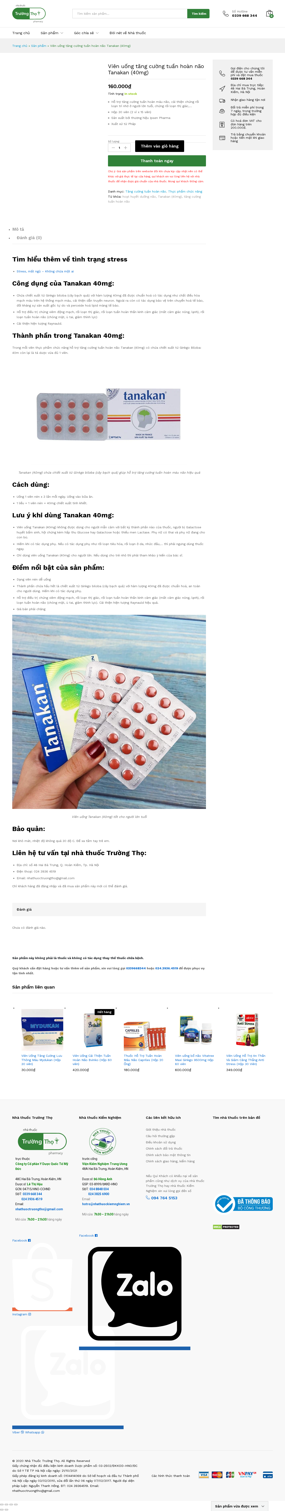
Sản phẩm (38, 46)
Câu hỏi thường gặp (160, 1136)
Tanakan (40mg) (170, 196)
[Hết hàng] (93, 1030)
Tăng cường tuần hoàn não (145, 191)
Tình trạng (115, 93)
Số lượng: (114, 141)
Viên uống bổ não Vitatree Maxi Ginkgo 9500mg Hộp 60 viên (194, 1059)
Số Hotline (240, 11)
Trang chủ (21, 33)
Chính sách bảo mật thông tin (168, 1155)
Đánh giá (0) (29, 237)
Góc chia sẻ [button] (84, 33)
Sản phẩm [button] (49, 33)
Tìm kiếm (199, 13)
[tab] (109, 231)
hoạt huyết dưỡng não (139, 196)
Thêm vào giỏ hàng (160, 146)
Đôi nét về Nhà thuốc (128, 33)
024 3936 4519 (31, 1199)
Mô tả (18, 229)
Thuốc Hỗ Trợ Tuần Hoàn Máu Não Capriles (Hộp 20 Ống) (143, 1059)
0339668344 (136, 968)
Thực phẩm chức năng (185, 191)
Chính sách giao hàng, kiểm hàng (170, 1161)
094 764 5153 (163, 1198)
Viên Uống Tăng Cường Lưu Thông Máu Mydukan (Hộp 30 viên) (41, 1059)
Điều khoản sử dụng (161, 1142)
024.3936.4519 (167, 968)
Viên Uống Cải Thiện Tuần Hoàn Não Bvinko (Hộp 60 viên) (92, 1059)
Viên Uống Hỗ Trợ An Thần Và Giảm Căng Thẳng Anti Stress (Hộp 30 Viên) (245, 1059)
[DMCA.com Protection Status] (226, 1227)
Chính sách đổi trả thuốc (164, 1148)
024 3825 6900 (98, 1194)
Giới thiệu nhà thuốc (161, 1129)
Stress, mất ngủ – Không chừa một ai (45, 271)
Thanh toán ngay (156, 160)
